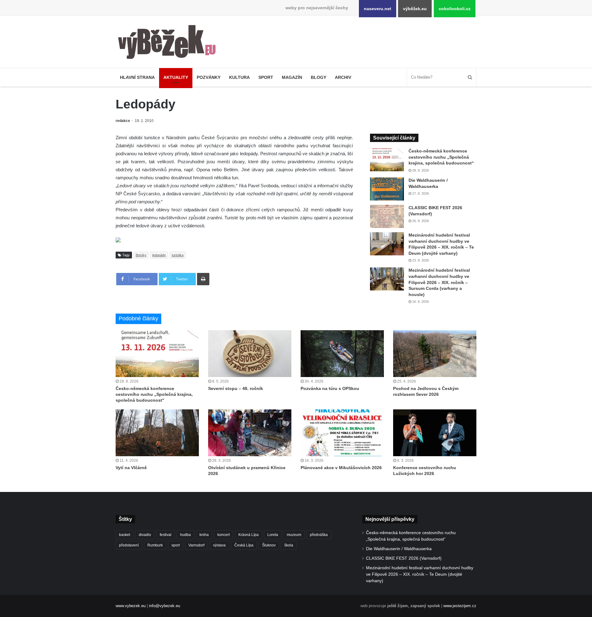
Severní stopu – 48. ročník (235, 388)
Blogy (318, 77)
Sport (265, 77)
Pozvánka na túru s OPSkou (330, 388)
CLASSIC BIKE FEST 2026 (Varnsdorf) (404, 558)
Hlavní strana (137, 77)
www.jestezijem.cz (459, 605)
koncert (223, 535)
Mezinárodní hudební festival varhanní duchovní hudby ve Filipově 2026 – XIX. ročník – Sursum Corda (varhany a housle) (439, 282)
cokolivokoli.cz (455, 8)
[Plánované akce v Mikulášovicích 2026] (342, 432)
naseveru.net (377, 8)
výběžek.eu (415, 8)
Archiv (343, 77)
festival (165, 535)
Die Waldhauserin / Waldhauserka (399, 548)
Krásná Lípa (248, 535)
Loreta (272, 535)
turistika (177, 255)
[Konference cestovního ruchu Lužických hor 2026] (434, 432)
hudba (185, 535)
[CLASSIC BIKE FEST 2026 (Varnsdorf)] (387, 216)
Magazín (292, 77)
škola (288, 545)
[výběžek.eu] (169, 43)
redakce (123, 121)
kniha (204, 535)
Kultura (239, 77)
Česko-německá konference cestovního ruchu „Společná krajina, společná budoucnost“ (441, 156)
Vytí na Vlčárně (131, 467)
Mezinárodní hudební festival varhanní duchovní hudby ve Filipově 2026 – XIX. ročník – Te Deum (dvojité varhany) (419, 574)
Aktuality (175, 77)
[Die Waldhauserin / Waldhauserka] (387, 189)
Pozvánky (208, 77)
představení (129, 545)
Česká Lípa (243, 545)
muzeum (294, 535)
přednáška (319, 535)
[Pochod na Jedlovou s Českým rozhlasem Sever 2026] (434, 353)
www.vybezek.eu (131, 605)
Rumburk (155, 545)
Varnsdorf (196, 545)
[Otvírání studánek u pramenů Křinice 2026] (249, 432)
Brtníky (141, 255)
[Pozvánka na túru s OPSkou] (342, 353)
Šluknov (269, 545)
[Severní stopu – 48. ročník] (249, 353)
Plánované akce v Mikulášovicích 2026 (341, 467)
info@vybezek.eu (164, 605)
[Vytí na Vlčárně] (157, 432)
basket (124, 535)
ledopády (159, 255)
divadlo (145, 535)
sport (175, 545)
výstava (219, 545)
